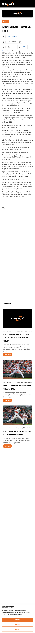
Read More (7, 354)
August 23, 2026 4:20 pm (24, 382)
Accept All (17, 620)
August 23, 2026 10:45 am (24, 428)
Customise (17, 624)
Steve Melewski (12, 36)
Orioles (5, 22)
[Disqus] (17, 232)
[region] (17, 618)
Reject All (17, 629)
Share (24, 47)
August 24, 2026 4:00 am (24, 331)
